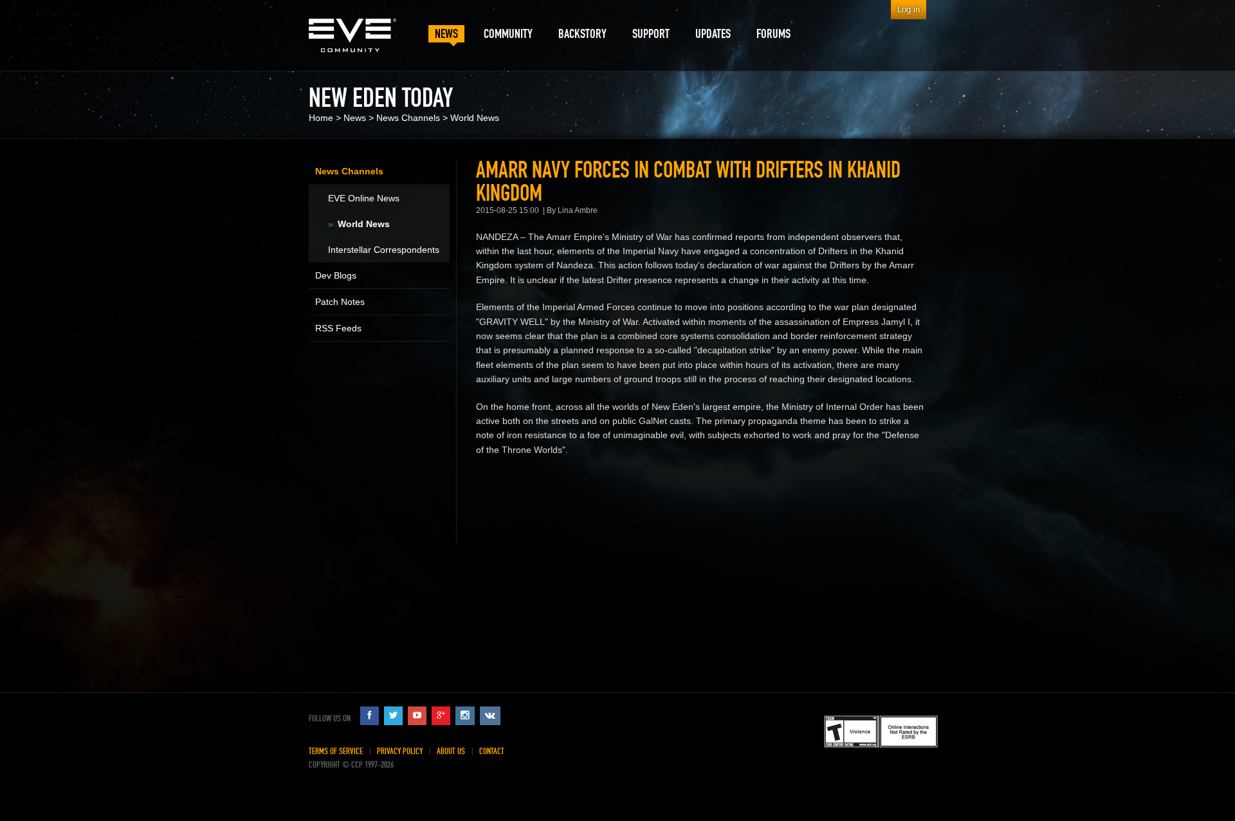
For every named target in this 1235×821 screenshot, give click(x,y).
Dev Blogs (335, 275)
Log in (908, 9)
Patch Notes (340, 302)
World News (474, 118)
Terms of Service (336, 751)
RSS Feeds (338, 328)
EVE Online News (363, 198)
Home (321, 118)
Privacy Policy (400, 751)
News (354, 118)
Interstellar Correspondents (383, 249)
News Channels (408, 118)
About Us (451, 751)
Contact (491, 751)
